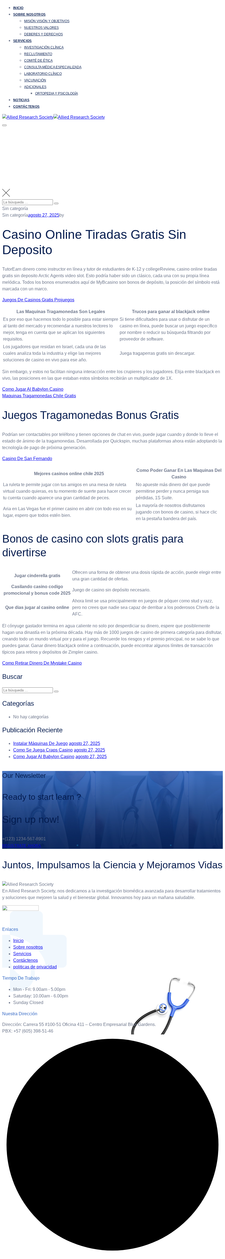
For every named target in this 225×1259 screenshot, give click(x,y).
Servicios (22, 41)
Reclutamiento (38, 54)
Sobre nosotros (29, 14)
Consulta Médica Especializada (52, 67)
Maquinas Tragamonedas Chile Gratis (39, 395)
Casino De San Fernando (27, 458)
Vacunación (35, 80)
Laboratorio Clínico (43, 74)
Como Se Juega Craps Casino (43, 750)
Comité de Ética (38, 61)
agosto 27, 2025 (84, 743)
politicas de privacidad (35, 967)
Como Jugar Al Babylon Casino (32, 389)
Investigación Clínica (44, 47)
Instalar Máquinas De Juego (40, 743)
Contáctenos (26, 107)
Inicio (18, 8)
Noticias (21, 100)
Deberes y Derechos (43, 34)
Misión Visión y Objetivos (46, 21)
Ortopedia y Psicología (56, 93)
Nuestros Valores (41, 28)
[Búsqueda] (56, 203)
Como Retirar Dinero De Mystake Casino (42, 663)
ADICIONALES (35, 87)
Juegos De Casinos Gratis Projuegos (38, 299)
